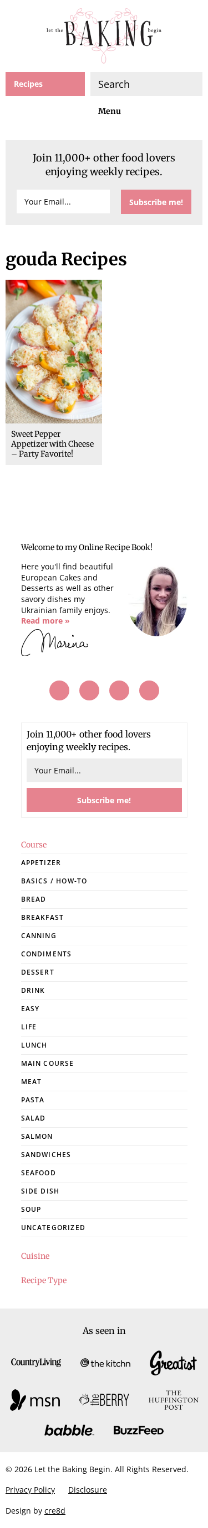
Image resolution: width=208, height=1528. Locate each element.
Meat (31, 1081)
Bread (34, 899)
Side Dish (40, 1191)
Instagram (149, 690)
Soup (31, 1209)
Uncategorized (53, 1227)
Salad (33, 1118)
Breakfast (42, 917)
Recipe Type (44, 1280)
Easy (30, 1008)
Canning (39, 935)
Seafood (38, 1173)
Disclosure (87, 1489)
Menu (109, 111)
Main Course (47, 1063)
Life (29, 1027)
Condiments (46, 954)
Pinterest (89, 690)
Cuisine (35, 1256)
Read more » (45, 620)
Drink (33, 990)
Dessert (37, 972)
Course (34, 845)
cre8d (54, 1510)
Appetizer (41, 862)
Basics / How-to (54, 881)
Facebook (59, 690)
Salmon (37, 1136)
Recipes (28, 84)
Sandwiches (46, 1154)
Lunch (34, 1045)
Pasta (33, 1100)
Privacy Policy (30, 1489)
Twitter (119, 690)
